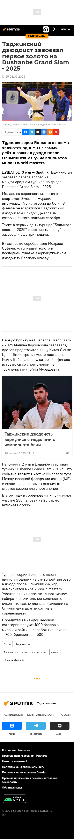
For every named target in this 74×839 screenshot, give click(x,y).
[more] (67, 453)
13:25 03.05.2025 (13, 76)
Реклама (41, 755)
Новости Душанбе (14, 659)
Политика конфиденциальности (23, 767)
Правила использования (18, 755)
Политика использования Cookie (24, 772)
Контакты (23, 750)
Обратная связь (12, 787)
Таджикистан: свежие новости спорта (25, 652)
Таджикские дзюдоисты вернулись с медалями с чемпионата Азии (30, 439)
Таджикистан (23, 644)
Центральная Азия (41, 715)
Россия (65, 715)
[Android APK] (15, 799)
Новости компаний (14, 761)
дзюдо (55, 652)
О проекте (9, 750)
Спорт (7, 644)
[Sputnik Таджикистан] (12, 31)
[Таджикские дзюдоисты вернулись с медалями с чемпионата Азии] (37, 402)
